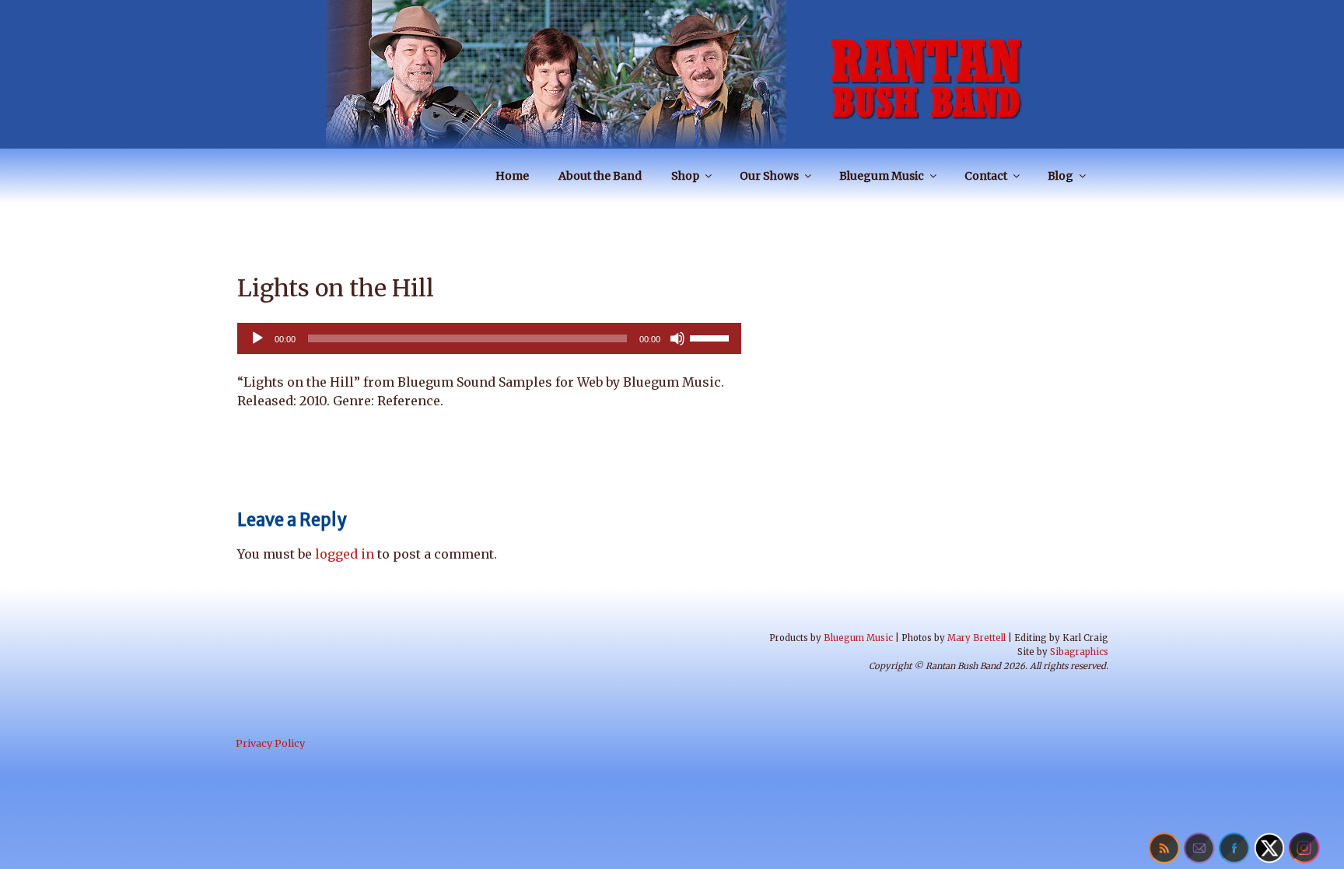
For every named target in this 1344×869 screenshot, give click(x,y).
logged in (344, 554)
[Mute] (677, 338)
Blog (1060, 176)
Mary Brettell (976, 637)
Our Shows (769, 176)
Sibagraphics (1079, 651)
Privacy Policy (270, 743)
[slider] (711, 337)
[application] (489, 338)
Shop (685, 176)
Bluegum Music (881, 176)
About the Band (600, 176)
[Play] (257, 338)
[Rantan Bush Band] (672, 74)
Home (512, 176)
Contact (985, 176)
